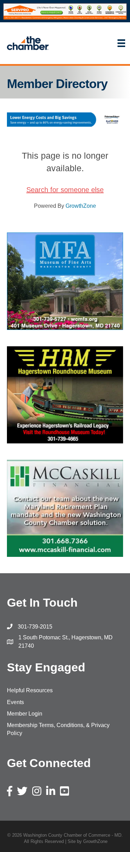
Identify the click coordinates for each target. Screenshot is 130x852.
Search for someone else (65, 190)
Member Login (24, 714)
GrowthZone (81, 206)
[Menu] (92, 43)
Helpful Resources (30, 690)
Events (15, 702)
